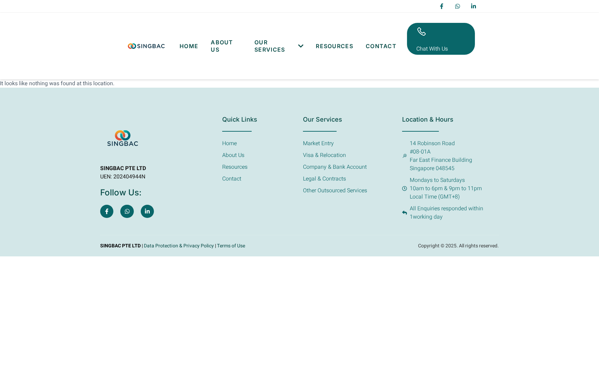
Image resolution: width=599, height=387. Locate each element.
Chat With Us (432, 49)
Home (189, 46)
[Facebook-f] (441, 6)
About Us (222, 46)
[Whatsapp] (457, 6)
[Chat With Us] (421, 31)
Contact (381, 46)
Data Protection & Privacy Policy (178, 245)
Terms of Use (231, 245)
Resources (334, 46)
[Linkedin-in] (473, 6)
